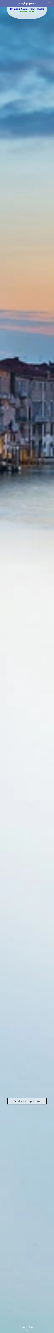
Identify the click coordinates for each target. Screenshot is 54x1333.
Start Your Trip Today (27, 1101)
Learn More (27, 1327)
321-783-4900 (26, 3)
